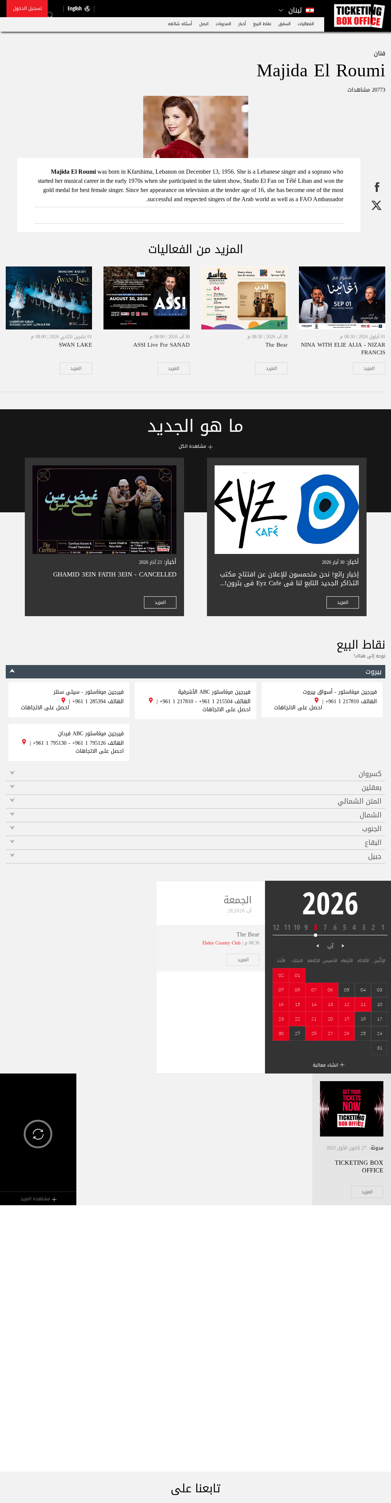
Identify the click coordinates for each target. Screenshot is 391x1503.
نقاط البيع (262, 24)
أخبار (242, 24)
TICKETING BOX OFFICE (359, 1166)
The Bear (276, 344)
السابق (284, 24)
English (75, 8)
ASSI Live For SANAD (161, 344)
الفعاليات (306, 24)
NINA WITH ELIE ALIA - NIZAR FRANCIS (343, 348)
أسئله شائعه (180, 24)
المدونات (223, 24)
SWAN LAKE (75, 344)
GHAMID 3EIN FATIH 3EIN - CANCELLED (114, 574)
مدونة (377, 1148)
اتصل (203, 24)
